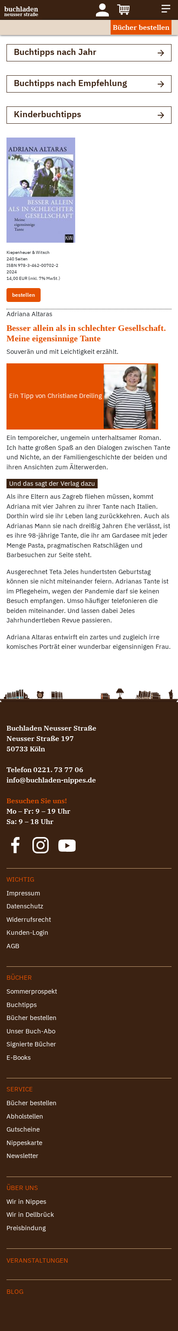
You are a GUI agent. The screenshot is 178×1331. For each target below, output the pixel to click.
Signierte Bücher (31, 1044)
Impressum (23, 893)
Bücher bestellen (141, 27)
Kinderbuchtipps (47, 114)
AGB (12, 946)
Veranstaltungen (37, 1260)
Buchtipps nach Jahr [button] (55, 52)
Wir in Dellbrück (30, 1214)
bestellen (23, 295)
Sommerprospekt (31, 991)
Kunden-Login (27, 932)
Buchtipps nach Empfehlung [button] (70, 83)
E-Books (18, 1057)
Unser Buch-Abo (30, 1031)
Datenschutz (24, 906)
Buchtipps (21, 1005)
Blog (14, 1291)
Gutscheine (23, 1129)
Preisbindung (26, 1228)
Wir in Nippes (26, 1201)
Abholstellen (24, 1116)
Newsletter (22, 1155)
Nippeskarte (24, 1143)
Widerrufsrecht (28, 919)
